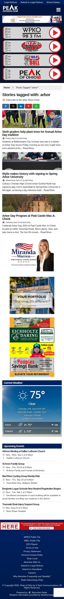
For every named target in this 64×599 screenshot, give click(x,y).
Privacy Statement (32, 551)
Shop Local (32, 558)
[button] (58, 9)
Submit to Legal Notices (32, 2)
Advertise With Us (32, 562)
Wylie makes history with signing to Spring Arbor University (29, 175)
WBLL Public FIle (32, 540)
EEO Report (32, 544)
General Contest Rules (32, 555)
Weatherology (47, 595)
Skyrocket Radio (39, 592)
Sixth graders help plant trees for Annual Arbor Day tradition (32, 133)
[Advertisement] (32, 19)
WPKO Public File (32, 537)
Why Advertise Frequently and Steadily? (32, 576)
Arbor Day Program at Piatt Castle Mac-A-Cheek (28, 217)
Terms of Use (32, 548)
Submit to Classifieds (32, 569)
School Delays (53, 2)
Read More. (28, 148)
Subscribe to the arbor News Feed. (23, 100)
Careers (32, 573)
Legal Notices (10, 2)
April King (23, 138)
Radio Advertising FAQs (32, 580)
